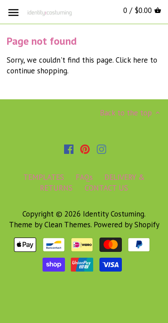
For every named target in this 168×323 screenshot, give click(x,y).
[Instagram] (101, 149)
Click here (132, 60)
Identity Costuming (113, 214)
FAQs (84, 177)
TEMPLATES (43, 177)
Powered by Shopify (126, 225)
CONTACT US (106, 188)
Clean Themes (67, 225)
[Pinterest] (85, 149)
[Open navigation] (13, 12)
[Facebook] (68, 149)
